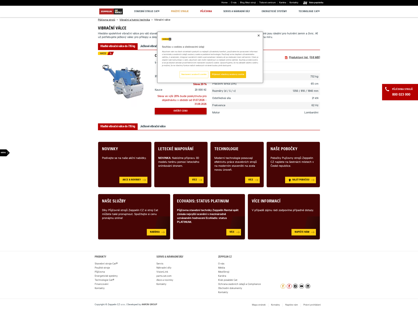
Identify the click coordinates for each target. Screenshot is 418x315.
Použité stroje (180, 11)
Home (224, 3)
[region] (210, 57)
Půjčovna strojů (106, 20)
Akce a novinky (164, 280)
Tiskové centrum (267, 3)
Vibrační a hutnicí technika (135, 20)
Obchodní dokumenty (230, 288)
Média (221, 268)
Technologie (226, 149)
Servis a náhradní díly (236, 11)
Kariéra (282, 3)
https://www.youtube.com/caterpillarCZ (301, 286)
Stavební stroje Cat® (147, 11)
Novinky (110, 149)
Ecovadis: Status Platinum (203, 202)
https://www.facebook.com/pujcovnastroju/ (289, 286)
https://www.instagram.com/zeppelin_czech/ (295, 286)
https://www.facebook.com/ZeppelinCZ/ (283, 286)
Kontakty (293, 3)
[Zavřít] (258, 35)
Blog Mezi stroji (248, 3)
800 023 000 (401, 95)
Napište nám (291, 305)
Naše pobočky (284, 149)
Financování (101, 284)
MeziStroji (223, 272)
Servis (159, 264)
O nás (234, 3)
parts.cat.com (164, 276)
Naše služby (114, 202)
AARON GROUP (149, 305)
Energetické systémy (274, 11)
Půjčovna (206, 11)
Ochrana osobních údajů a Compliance (239, 284)
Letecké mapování (175, 149)
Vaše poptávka (316, 3)
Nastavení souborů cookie (194, 74)
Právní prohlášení (312, 305)
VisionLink (162, 272)
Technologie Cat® (309, 11)
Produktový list (304, 57)
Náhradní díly (163, 268)
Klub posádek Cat (227, 280)
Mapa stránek (259, 305)
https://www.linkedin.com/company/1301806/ (307, 286)
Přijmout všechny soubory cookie (228, 74)
